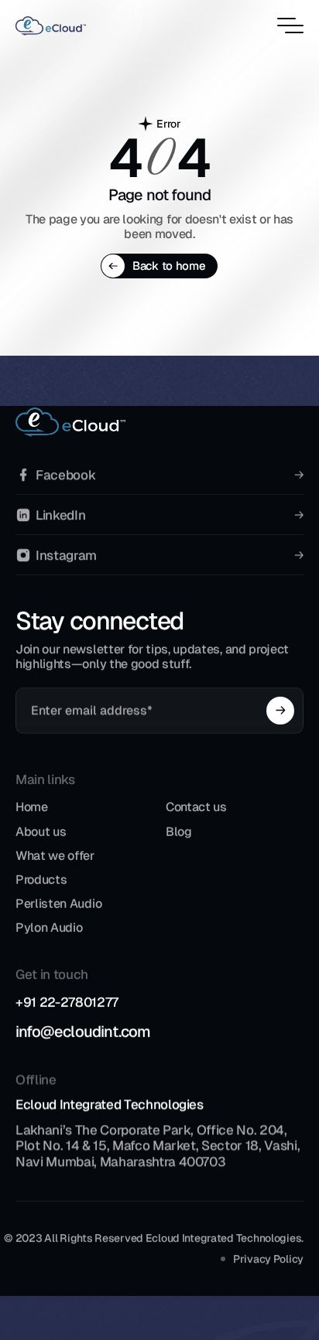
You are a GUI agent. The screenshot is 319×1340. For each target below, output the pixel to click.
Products (41, 879)
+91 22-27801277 (66, 1002)
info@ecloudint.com (83, 1031)
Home (31, 808)
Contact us (196, 808)
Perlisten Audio (58, 904)
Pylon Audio (48, 928)
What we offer (54, 855)
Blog (179, 831)
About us (40, 831)
